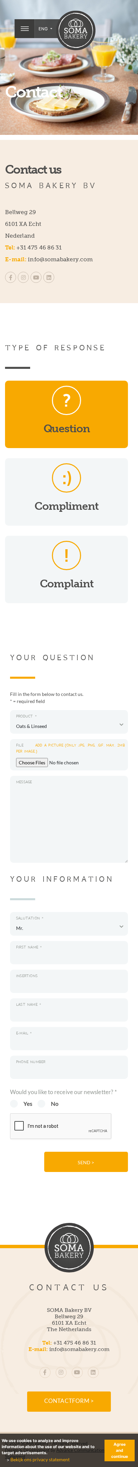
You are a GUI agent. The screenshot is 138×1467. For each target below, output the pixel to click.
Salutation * (30, 918)
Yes (27, 1104)
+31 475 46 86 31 (39, 247)
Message (24, 782)
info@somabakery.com (60, 259)
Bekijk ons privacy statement (40, 1459)
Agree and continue (119, 1450)
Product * (26, 716)
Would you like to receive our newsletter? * (63, 1091)
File (70, 748)
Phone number (31, 1062)
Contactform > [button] (69, 1401)
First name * (29, 947)
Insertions (27, 976)
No (55, 1104)
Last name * (28, 1004)
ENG (44, 28)
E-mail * (24, 1033)
